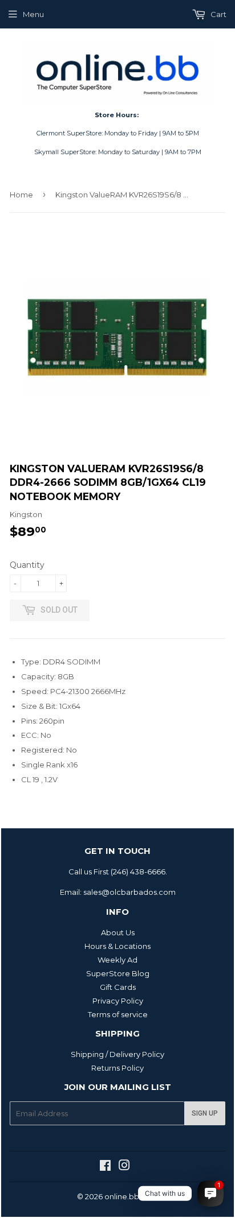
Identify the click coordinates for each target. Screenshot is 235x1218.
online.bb (121, 1196)
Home (21, 194)
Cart (217, 14)
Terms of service (118, 1014)
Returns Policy (117, 1067)
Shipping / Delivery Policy (117, 1054)
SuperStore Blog (117, 973)
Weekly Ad (117, 959)
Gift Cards (118, 987)
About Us (118, 932)
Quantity (27, 565)
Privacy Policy (117, 1000)
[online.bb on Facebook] (105, 1166)
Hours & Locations (117, 946)
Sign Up (205, 1113)
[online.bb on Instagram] (124, 1166)
